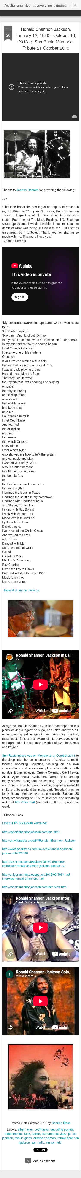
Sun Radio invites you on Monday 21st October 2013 (38, 755)
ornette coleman (44, 1138)
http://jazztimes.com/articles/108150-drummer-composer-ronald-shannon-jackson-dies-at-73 (34, 863)
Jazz (63, 1133)
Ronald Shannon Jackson (21, 590)
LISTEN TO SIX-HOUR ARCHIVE (24, 823)
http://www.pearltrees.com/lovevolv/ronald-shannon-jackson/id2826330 (37, 851)
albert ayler (25, 1129)
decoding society (62, 1129)
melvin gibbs (23, 1138)
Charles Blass (61, 1123)
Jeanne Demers (27, 190)
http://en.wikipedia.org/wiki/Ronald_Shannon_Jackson (39, 840)
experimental (13, 1133)
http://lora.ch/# (25, 802)
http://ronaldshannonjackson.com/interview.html (34, 887)
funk (27, 1133)
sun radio (38, 1142)
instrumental (50, 1133)
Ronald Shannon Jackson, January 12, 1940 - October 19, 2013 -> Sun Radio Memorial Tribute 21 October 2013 (46, 38)
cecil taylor (42, 1129)
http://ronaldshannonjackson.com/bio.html (30, 832)
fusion (36, 1133)
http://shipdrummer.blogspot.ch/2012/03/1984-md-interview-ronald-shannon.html (36, 876)
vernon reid (54, 1142)
